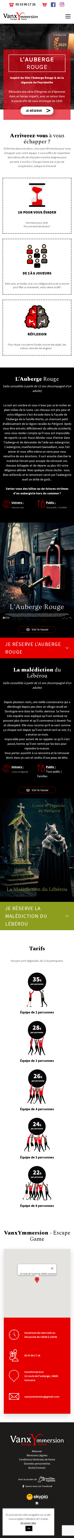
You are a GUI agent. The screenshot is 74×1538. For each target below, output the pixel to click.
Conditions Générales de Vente (37, 1459)
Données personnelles (37, 1463)
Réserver (37, 1451)
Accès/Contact (37, 1467)
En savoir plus (28, 1523)
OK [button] (29, 1528)
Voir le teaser (40, 629)
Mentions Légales (37, 1455)
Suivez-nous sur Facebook (38, 1486)
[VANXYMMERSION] (37, 1503)
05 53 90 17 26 (25, 4)
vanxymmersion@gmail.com (41, 1396)
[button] (68, 16)
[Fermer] (52, 1268)
